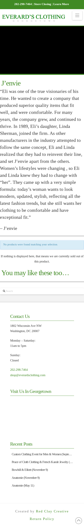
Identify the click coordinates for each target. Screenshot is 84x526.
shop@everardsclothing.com (27, 375)
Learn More (61, 4)
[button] (77, 15)
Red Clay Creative (52, 511)
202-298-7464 (19, 369)
